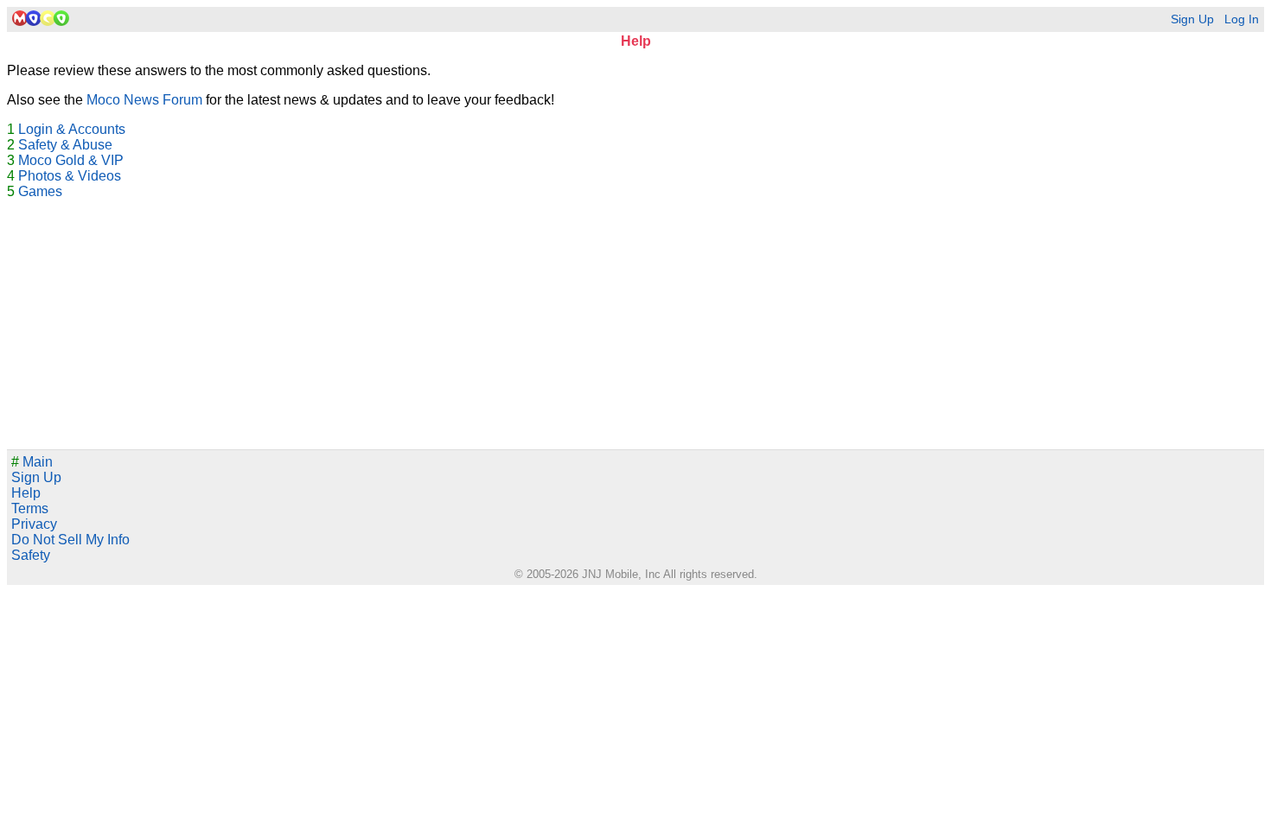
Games (40, 191)
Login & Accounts (71, 129)
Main (32, 461)
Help (26, 493)
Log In (1241, 19)
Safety (30, 555)
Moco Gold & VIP (71, 160)
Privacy (34, 524)
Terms (29, 508)
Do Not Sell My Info (70, 539)
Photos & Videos (69, 175)
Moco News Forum (144, 99)
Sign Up (1192, 19)
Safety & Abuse (65, 144)
